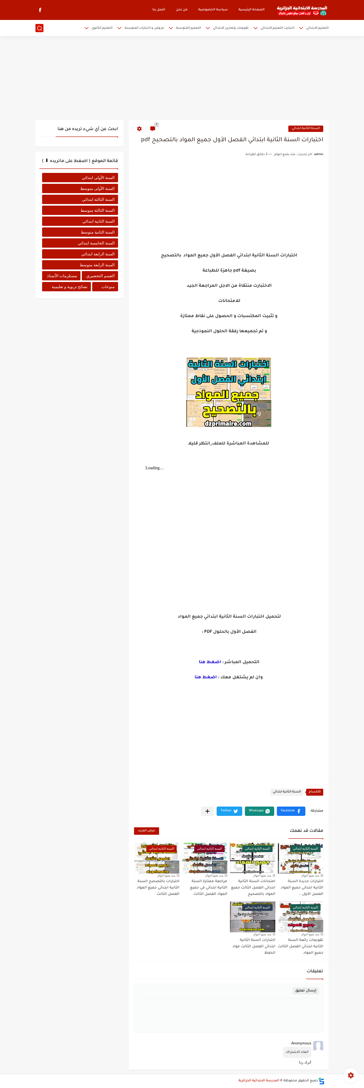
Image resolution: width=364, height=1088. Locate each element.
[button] (291, 811)
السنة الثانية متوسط (98, 232)
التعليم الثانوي (102, 28)
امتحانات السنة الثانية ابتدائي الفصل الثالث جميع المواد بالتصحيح (253, 887)
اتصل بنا (158, 10)
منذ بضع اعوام (310, 875)
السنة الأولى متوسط (97, 188)
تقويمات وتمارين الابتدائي (231, 28)
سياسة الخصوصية (213, 10)
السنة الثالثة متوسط (97, 210)
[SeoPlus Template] (321, 1081)
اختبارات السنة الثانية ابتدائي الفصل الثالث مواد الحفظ (253, 946)
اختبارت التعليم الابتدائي (277, 28)
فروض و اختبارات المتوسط (144, 28)
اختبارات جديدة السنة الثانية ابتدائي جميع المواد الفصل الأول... (302, 887)
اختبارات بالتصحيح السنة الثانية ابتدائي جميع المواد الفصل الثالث (158, 887)
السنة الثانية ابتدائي (306, 128)
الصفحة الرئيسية (251, 10)
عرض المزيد (146, 831)
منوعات (108, 286)
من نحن (182, 10)
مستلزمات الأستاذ (62, 275)
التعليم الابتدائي (317, 28)
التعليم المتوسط (188, 28)
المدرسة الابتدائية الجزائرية (258, 1081)
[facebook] (40, 10)
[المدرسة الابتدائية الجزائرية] (302, 10)
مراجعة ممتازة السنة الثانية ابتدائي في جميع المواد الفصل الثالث (208, 887)
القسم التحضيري (100, 275)
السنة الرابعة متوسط (97, 265)
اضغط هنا (210, 662)
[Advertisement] (182, 78)
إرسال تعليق (305, 991)
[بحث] (39, 28)
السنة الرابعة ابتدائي (98, 254)
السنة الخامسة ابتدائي (96, 243)
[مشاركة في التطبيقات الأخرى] (207, 811)
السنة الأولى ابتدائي (98, 177)
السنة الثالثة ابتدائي (98, 199)
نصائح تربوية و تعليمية (69, 286)
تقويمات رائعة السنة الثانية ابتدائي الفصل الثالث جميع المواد (300, 946)
